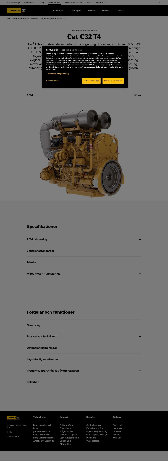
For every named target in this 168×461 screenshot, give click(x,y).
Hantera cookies (52, 81)
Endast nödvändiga (91, 81)
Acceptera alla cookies (113, 81)
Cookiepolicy (51, 74)
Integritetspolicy (63, 74)
